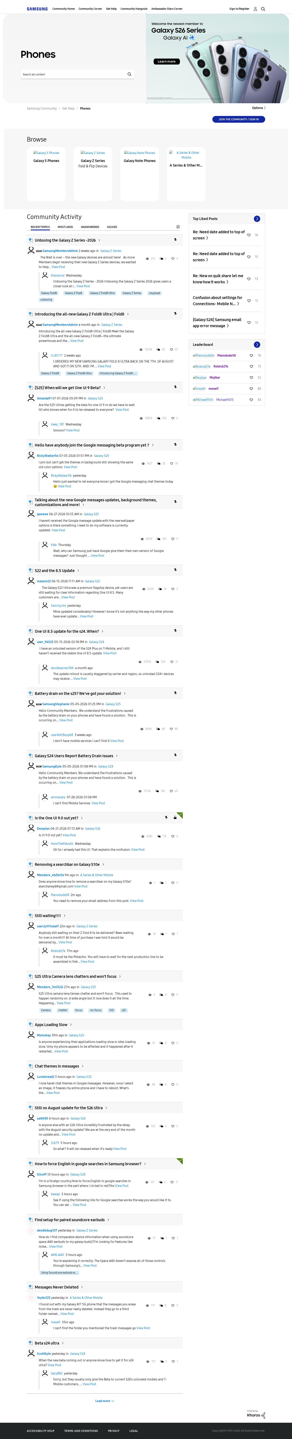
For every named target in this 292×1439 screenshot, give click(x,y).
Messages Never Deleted (56, 1287)
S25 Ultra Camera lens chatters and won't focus (75, 976)
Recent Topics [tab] (40, 227)
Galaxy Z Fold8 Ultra (102, 293)
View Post (58, 267)
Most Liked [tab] (65, 227)
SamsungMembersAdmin (60, 251)
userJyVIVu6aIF (48, 926)
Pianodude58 (60, 895)
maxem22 (44, 581)
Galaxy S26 (92, 828)
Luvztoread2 (45, 1077)
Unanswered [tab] (90, 227)
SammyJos (58, 606)
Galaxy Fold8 (49, 293)
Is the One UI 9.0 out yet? (56, 818)
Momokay (44, 1035)
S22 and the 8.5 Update (55, 570)
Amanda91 (44, 398)
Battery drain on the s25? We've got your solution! (78, 693)
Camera (45, 1010)
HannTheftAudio (62, 844)
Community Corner (90, 9)
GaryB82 (57, 1373)
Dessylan (43, 828)
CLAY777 (57, 355)
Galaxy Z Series (93, 161)
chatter (62, 1010)
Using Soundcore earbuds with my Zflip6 (60, 1272)
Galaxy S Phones (46, 161)
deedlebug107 (47, 1230)
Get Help (111, 9)
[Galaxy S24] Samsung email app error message (217, 322)
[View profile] (31, 251)
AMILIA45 (57, 1255)
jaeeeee (42, 514)
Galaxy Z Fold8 (50, 373)
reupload (154, 293)
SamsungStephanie (56, 704)
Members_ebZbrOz (50, 875)
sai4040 (42, 1118)
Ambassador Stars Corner (167, 9)
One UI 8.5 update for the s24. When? (67, 631)
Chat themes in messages (57, 1066)
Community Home (63, 9)
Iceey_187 (57, 424)
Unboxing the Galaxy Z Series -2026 (65, 240)
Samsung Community (42, 108)
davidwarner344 (62, 668)
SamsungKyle (52, 766)
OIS (111, 1010)
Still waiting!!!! (48, 915)
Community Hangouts (134, 9)
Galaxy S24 (96, 642)
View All (227, 218)
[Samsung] (37, 9)
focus (78, 1010)
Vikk (54, 545)
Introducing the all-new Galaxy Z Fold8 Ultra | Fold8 (79, 314)
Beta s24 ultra (47, 1343)
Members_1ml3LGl (50, 987)
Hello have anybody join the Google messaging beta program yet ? (92, 445)
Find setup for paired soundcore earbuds (70, 1219)
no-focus (95, 1010)
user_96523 (45, 642)
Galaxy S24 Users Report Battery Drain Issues (74, 755)
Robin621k (58, 951)
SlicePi (41, 1174)
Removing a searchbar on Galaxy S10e (67, 864)
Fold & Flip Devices (92, 166)
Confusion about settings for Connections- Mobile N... (217, 300)
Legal (134, 1431)
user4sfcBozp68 (62, 735)
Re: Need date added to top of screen (219, 235)
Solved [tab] (112, 227)
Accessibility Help (40, 1431)
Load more (102, 1401)
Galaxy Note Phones (140, 161)
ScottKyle (44, 1354)
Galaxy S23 (84, 1077)
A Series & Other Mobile (186, 165)
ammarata (58, 797)
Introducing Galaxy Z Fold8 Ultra (119, 373)
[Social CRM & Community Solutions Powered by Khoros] (256, 1414)
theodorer (58, 275)
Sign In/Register (239, 9)
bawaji (55, 1194)
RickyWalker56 (47, 456)
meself (55, 1322)
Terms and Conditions (81, 1431)
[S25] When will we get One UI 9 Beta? (68, 387)
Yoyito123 (43, 1298)
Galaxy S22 (92, 581)
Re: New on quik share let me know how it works (218, 278)
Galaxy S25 (95, 398)
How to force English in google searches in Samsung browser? (88, 1163)
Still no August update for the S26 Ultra (69, 1107)
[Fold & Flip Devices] (93, 153)
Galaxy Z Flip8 (73, 293)
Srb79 (55, 1143)
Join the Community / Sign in (239, 119)
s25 (124, 1010)
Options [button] (257, 108)
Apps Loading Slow (51, 1024)
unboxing (46, 299)
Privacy (114, 1431)
